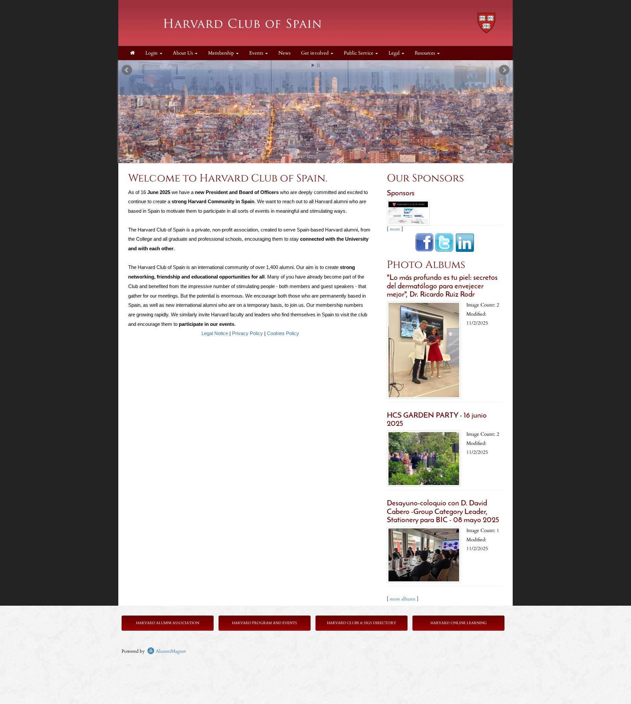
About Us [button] (183, 53)
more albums (402, 599)
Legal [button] (394, 53)
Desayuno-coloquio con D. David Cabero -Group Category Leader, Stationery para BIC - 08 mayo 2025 (443, 512)
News (284, 53)
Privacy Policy (247, 333)
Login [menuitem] (152, 53)
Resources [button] (425, 53)
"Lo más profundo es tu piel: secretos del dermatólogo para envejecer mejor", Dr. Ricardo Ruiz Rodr (442, 286)
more (395, 229)
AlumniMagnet (170, 651)
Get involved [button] (315, 53)
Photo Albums (426, 265)
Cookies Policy (283, 333)
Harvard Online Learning (459, 622)
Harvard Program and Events (264, 622)
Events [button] (257, 53)
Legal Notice (214, 333)
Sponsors (400, 193)
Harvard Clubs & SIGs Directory (361, 622)
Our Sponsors (425, 178)
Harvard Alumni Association (167, 622)
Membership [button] (221, 53)
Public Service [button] (359, 53)
